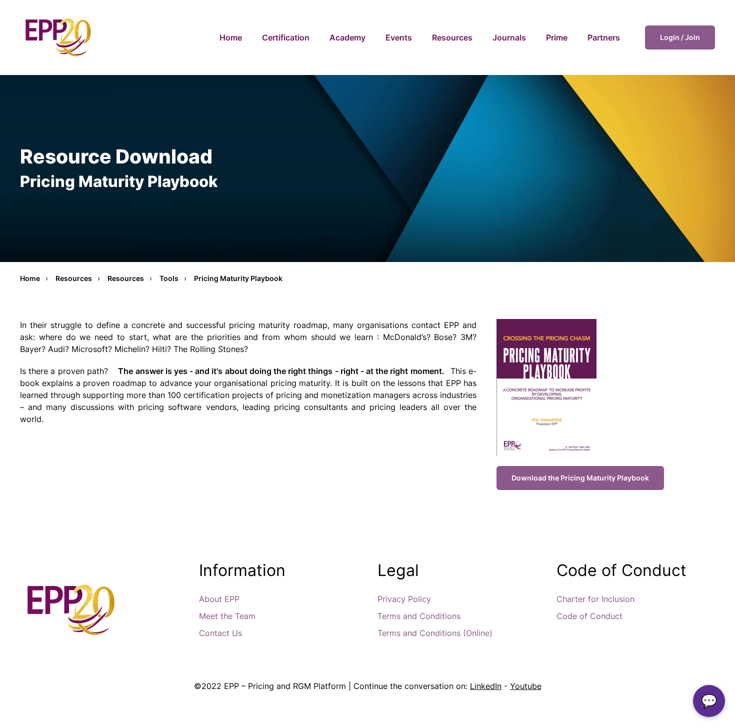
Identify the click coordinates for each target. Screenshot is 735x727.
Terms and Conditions (419, 616)
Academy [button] (348, 37)
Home (231, 37)
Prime (557, 37)
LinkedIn (486, 686)
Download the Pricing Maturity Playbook (580, 478)
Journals (509, 37)
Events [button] (399, 37)
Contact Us (220, 633)
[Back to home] (57, 37)
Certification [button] (286, 37)
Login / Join (680, 37)
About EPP (219, 599)
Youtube (526, 686)
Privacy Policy (404, 599)
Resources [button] (452, 37)
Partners (604, 37)
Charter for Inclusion (595, 599)
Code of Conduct (589, 616)
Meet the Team (227, 616)
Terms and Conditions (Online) (435, 633)
